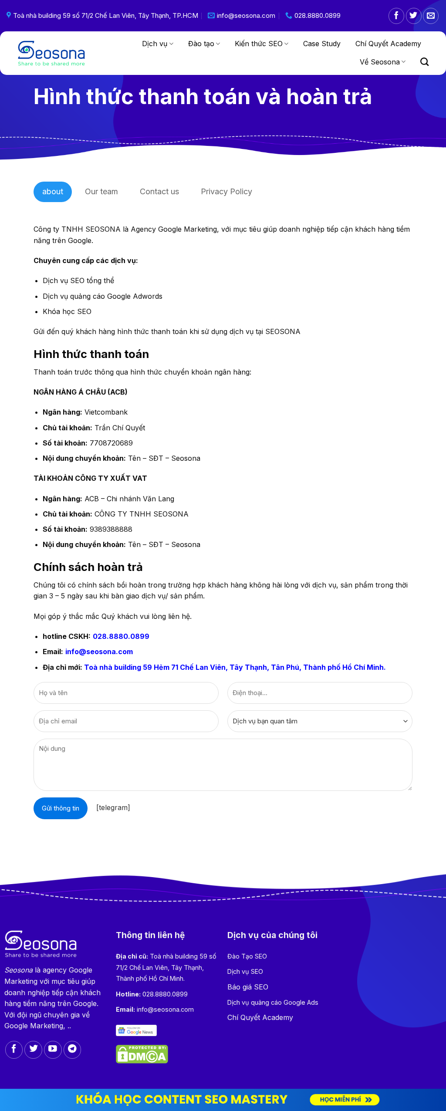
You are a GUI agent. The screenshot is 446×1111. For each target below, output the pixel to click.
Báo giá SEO (247, 987)
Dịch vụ (154, 43)
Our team (101, 191)
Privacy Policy (226, 191)
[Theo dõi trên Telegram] (72, 1050)
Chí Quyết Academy (388, 43)
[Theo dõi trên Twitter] (414, 16)
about (52, 191)
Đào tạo (201, 43)
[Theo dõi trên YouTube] (53, 1050)
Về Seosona (380, 61)
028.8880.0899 (121, 636)
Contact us (159, 191)
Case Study (322, 43)
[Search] (424, 61)
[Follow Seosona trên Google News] (136, 1030)
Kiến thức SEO (259, 43)
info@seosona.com (99, 651)
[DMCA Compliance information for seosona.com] (142, 1053)
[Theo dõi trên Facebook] (396, 16)
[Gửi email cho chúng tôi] (431, 16)
